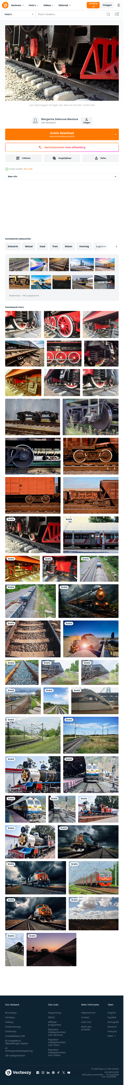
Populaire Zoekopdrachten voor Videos (57, 1051)
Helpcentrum (88, 1011)
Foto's (32, 5)
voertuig (84, 244)
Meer (108, 1034)
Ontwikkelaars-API (15, 1034)
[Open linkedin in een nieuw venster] (48, 1071)
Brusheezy (10, 1011)
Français (109, 1029)
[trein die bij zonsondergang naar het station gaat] (51, 948)
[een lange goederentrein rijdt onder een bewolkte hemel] (94, 912)
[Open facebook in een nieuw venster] (37, 1071)
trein (55, 244)
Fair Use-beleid (106, 1075)
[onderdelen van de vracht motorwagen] (33, 454)
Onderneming (13, 1025)
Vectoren (16, 5)
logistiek (101, 244)
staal (42, 244)
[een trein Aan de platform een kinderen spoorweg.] (91, 533)
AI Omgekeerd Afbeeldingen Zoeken (16, 1040)
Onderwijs (10, 1029)
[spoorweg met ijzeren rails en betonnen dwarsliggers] (33, 637)
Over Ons (86, 1020)
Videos (47, 5)
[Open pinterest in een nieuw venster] (53, 1071)
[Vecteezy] (5, 5)
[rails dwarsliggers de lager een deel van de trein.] (33, 533)
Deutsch (109, 1025)
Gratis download (62, 134)
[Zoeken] (108, 14)
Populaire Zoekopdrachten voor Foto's (57, 1040)
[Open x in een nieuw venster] (63, 1071)
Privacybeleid (110, 1072)
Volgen (86, 122)
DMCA (51, 1015)
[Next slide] (111, 245)
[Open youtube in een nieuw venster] (68, 1071)
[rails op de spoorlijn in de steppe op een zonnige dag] (91, 733)
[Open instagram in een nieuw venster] (43, 1071)
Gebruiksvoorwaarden (90, 1072)
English (109, 1011)
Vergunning (54, 1011)
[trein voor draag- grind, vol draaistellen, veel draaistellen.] (99, 567)
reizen (68, 244)
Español (109, 1015)
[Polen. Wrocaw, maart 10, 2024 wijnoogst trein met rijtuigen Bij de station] (14, 948)
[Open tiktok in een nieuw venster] (58, 1071)
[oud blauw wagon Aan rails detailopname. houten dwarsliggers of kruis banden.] (24, 352)
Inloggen (107, 5)
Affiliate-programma (54, 1022)
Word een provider (86, 1026)
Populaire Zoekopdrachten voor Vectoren (57, 1030)
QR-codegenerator (15, 1053)
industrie (13, 244)
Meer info (12, 175)
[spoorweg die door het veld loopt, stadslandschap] (33, 733)
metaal (29, 244)
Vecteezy (10, 1015)
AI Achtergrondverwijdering (19, 1048)
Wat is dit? (28, 169)
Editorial (63, 5)
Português (110, 1020)
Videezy (9, 1020)
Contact (85, 1015)
